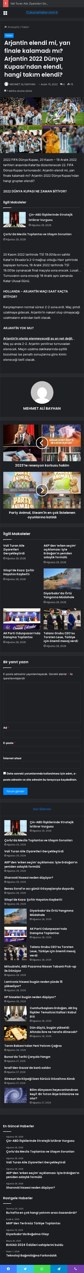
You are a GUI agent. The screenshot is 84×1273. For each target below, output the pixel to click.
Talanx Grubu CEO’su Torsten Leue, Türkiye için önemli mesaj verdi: (61, 637)
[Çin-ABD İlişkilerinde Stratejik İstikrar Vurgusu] (14, 219)
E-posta (9, 743)
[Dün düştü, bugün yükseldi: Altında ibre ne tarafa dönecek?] (15, 1033)
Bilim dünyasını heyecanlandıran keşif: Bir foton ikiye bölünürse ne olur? (54, 1094)
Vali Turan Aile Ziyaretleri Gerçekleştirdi (35, 3)
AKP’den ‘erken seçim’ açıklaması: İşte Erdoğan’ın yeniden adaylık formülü (60, 551)
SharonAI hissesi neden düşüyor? (28, 878)
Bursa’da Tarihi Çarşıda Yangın (27, 1057)
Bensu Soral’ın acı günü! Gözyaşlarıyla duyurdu (39, 889)
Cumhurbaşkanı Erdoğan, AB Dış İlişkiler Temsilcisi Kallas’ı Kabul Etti (53, 1012)
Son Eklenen (42, 809)
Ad (6, 727)
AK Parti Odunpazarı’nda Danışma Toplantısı (21, 635)
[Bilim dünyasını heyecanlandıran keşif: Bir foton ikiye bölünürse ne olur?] (15, 1095)
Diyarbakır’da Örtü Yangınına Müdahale (59, 595)
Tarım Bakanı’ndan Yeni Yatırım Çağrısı (33, 1046)
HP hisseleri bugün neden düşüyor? (30, 997)
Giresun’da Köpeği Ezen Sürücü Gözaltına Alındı (39, 1079)
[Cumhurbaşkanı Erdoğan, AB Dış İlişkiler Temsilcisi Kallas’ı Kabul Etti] (15, 1013)
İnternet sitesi (12, 758)
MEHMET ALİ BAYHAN (22, 84)
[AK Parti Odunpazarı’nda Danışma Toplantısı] (21, 618)
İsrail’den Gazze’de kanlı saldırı (27, 1068)
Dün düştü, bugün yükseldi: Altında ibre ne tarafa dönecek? (53, 1030)
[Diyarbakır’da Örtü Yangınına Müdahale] (62, 578)
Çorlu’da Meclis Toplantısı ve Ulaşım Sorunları (37, 234)
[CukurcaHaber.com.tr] (42, 12)
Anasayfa (13, 27)
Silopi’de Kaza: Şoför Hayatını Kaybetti (18, 572)
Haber (25, 27)
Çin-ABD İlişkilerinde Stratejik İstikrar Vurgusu (52, 824)
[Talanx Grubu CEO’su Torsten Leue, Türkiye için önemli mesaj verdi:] (62, 618)
